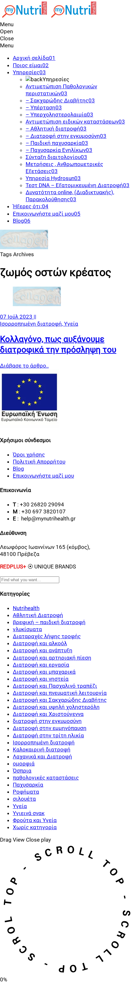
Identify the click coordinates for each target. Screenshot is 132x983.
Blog (18, 468)
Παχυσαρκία (28, 784)
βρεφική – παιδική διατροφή (49, 622)
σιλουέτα (24, 799)
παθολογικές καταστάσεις (46, 777)
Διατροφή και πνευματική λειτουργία (60, 693)
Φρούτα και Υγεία (35, 820)
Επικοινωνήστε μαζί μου (43, 475)
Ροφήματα (26, 792)
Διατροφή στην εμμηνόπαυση (50, 728)
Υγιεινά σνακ (29, 813)
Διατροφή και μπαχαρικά (44, 672)
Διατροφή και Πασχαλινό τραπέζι (55, 686)
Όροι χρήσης (29, 454)
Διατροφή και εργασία (41, 665)
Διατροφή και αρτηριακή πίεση (52, 657)
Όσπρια (22, 770)
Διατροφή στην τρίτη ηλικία (48, 735)
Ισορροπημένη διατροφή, (32, 324)
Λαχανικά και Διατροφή (42, 756)
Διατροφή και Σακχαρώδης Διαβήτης (60, 700)
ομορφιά (24, 763)
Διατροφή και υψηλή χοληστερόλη (56, 707)
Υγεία (71, 324)
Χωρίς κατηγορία (35, 827)
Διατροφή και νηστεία (41, 679)
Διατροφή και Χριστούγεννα (48, 714)
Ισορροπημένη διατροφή (44, 742)
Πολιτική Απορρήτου (39, 461)
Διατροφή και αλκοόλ (40, 643)
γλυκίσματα (27, 629)
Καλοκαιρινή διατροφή (41, 749)
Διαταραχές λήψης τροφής (47, 636)
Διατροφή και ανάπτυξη (42, 650)
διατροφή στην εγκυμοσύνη (47, 721)
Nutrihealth (26, 608)
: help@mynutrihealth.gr (46, 518)
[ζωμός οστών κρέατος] (37, 304)
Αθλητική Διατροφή (38, 615)
